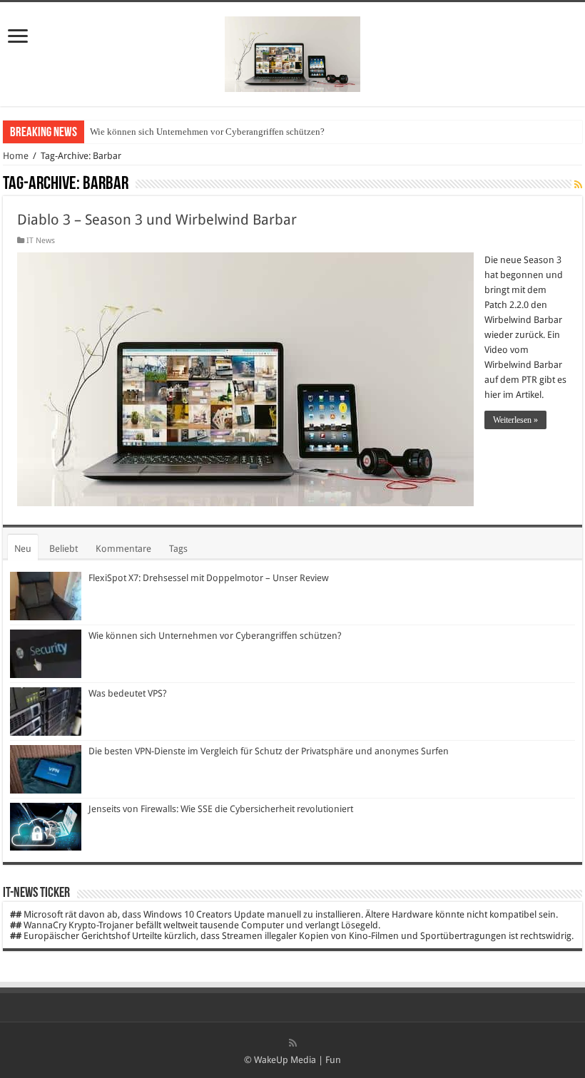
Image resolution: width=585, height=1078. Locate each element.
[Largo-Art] (292, 51)
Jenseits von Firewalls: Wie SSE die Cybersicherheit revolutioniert (220, 809)
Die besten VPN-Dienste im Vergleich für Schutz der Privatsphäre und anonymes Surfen (268, 751)
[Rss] (293, 1043)
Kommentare (123, 548)
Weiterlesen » (515, 420)
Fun (333, 1059)
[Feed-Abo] (578, 184)
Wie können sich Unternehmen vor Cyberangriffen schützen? (207, 131)
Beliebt (63, 548)
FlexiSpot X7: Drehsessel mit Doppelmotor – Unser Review (208, 578)
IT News (40, 240)
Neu (22, 548)
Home (16, 155)
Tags (178, 548)
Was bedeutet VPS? (127, 693)
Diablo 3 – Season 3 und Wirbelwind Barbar (157, 219)
